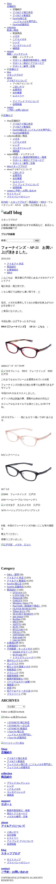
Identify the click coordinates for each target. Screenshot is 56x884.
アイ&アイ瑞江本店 (23, 12)
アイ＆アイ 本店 (15, 263)
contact (21, 190)
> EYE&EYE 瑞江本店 (18, 722)
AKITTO (17, 624)
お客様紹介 (12, 270)
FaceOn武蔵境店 (21, 24)
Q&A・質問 (13, 574)
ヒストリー (18, 95)
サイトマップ (14, 859)
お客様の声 (12, 643)
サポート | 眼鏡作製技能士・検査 (29, 60)
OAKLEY (17, 600)
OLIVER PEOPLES (22, 609)
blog (17, 166)
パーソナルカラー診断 (18, 682)
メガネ (16, 36)
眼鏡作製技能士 (15, 679)
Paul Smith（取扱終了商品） (27, 606)
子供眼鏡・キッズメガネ (19, 649)
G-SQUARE (19, 595)
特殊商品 (11, 669)
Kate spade (18, 637)
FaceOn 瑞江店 (14, 583)
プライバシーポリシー (18, 862)
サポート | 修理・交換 (24, 66)
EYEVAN (17, 592)
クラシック (12, 672)
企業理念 (17, 89)
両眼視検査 (12, 676)
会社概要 (17, 92)
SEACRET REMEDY (23, 614)
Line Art (16, 640)
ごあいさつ (18, 86)
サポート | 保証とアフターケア (28, 63)
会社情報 (11, 835)
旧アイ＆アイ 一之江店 (18, 691)
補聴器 (16, 48)
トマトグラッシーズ (23, 657)
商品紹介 (11, 266)
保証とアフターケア (17, 813)
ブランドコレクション (18, 783)
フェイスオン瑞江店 (30, 764)
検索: (3, 240)
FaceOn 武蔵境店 (15, 587)
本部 (9, 688)
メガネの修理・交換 (17, 816)
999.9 (9, 272)
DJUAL (16, 632)
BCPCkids (17, 655)
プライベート (14, 694)
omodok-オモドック (22, 652)
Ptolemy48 (17, 598)
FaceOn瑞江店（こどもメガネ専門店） (32, 130)
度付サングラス (15, 660)
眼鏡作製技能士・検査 (18, 810)
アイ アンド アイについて (26, 101)
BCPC (16, 627)
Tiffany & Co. (19, 611)
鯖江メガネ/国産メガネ (18, 666)
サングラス (12, 663)
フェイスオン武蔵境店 (18, 767)
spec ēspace (18, 616)
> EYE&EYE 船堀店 (17, 728)
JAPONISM (18, 635)
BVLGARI (18, 629)
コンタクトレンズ (22, 45)
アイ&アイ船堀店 (21, 15)
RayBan (16, 619)
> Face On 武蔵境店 (16, 737)
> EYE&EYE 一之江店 (18, 725)
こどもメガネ (19, 39)
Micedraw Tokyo (20, 603)
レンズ (16, 42)
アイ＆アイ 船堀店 (16, 580)
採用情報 (17, 104)
